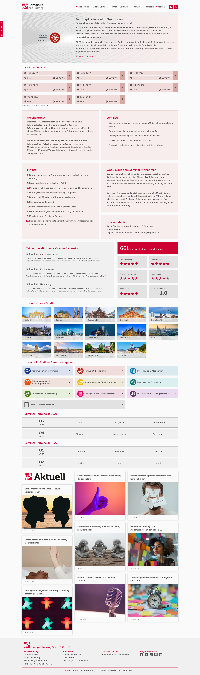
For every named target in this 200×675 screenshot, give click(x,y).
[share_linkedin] (1, 35)
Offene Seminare (100, 7)
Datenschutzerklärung (109, 670)
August (119, 422)
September (158, 422)
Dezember (157, 434)
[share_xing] (1, 23)
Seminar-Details (84, 56)
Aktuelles (138, 7)
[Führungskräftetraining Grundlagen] (171, 7)
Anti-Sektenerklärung (84, 670)
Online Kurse (83, 7)
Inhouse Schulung (120, 7)
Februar (119, 451)
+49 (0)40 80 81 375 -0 (39, 660)
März (158, 451)
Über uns (161, 7)
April (80, 463)
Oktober (79, 434)
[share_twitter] (1, 31)
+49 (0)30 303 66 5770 (77, 660)
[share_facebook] (1, 27)
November (118, 434)
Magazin (150, 7)
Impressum (129, 670)
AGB (68, 670)
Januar (80, 451)
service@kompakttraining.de (115, 654)
